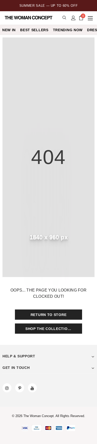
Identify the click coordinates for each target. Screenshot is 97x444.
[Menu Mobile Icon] (91, 18)
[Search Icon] (64, 18)
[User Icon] (73, 18)
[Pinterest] (19, 387)
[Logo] (29, 17)
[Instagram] (6, 387)
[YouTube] (32, 387)
